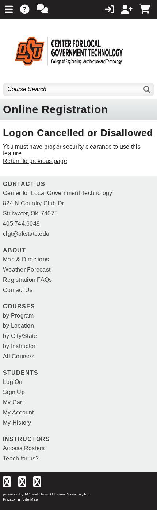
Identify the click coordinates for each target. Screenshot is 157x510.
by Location (18, 326)
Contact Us (18, 290)
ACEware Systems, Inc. (70, 494)
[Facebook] (7, 483)
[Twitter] (22, 483)
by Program (18, 315)
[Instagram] (37, 483)
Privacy (9, 499)
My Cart (13, 402)
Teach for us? (21, 458)
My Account (18, 412)
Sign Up (14, 392)
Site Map (30, 499)
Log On (13, 382)
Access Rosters (24, 448)
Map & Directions (26, 259)
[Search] (147, 89)
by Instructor (19, 346)
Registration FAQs (27, 280)
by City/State (20, 336)
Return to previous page (35, 161)
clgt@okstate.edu (26, 234)
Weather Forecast (26, 269)
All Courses (18, 356)
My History (17, 423)
